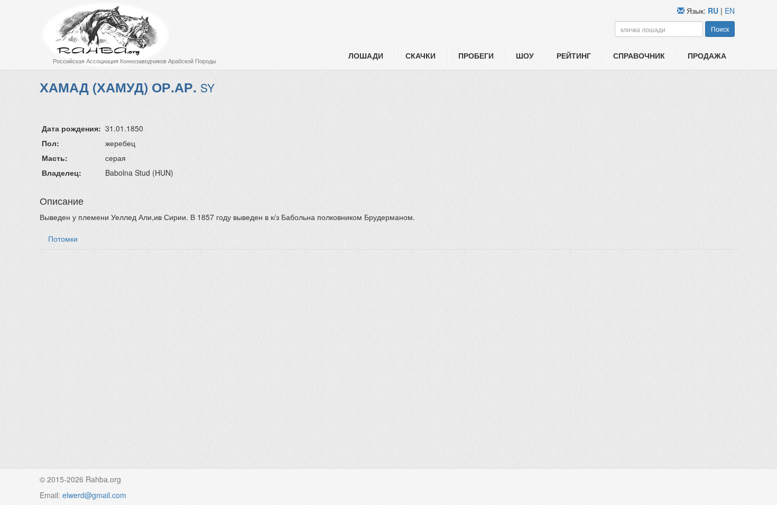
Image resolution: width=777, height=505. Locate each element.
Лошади (365, 55)
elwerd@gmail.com (94, 495)
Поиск (720, 28)
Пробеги (476, 55)
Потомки (63, 238)
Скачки (420, 55)
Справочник (639, 55)
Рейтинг (574, 55)
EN (730, 10)
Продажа (707, 55)
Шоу (525, 55)
